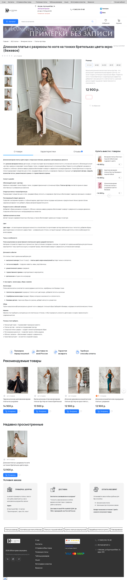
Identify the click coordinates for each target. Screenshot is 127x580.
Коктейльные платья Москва (31, 530)
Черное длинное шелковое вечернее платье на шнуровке (16, 400)
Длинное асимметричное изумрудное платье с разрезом (109, 400)
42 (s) (97, 65)
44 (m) (104, 65)
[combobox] (58, 21)
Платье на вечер (11, 530)
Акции (37, 560)
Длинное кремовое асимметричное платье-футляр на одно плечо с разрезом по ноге (78, 400)
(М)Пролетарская (43, 9)
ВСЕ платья (14, 41)
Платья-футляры (40, 41)
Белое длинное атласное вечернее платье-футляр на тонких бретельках (48, 400)
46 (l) (111, 65)
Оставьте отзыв (69, 546)
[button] (109, 195)
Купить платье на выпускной (75, 530)
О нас (37, 540)
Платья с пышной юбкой (53, 530)
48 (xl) (118, 65)
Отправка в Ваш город (43, 548)
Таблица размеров (42, 556)
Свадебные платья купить (98, 530)
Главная (6, 41)
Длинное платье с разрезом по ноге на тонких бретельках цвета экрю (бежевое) (16, 464)
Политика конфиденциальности (17, 554)
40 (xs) (89, 65)
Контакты (38, 544)
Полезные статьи (41, 552)
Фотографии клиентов (43, 564)
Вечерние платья (26, 41)
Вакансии (38, 568)
